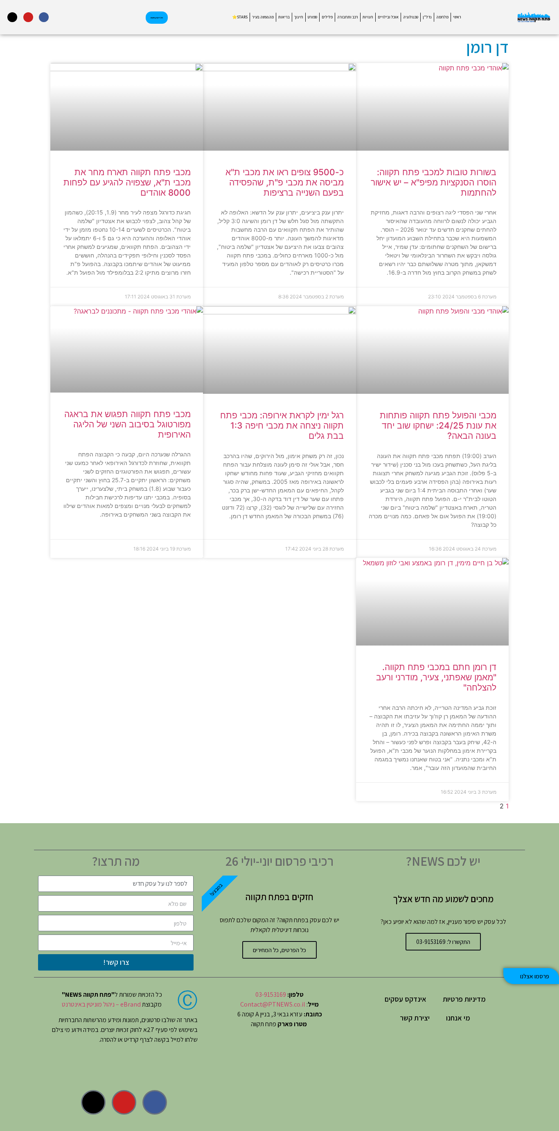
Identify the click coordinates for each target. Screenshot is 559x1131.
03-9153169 (270, 994)
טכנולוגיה (410, 17)
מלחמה (442, 17)
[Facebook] (44, 17)
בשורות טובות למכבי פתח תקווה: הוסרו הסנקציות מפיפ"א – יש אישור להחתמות (433, 182)
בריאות (284, 17)
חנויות (368, 17)
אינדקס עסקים (405, 999)
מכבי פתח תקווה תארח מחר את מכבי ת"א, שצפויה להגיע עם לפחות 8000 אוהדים (127, 182)
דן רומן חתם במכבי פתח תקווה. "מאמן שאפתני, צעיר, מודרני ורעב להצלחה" (436, 677)
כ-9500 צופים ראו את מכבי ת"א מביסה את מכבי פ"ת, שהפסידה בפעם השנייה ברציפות (284, 182)
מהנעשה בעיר (263, 17)
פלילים (327, 17)
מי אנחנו (458, 1018)
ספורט (312, 17)
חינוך (298, 17)
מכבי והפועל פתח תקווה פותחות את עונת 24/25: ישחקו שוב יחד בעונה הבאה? (438, 425)
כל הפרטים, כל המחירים (279, 950)
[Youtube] (28, 17)
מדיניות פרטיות (464, 999)
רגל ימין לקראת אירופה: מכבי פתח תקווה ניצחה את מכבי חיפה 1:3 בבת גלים (282, 425)
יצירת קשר (415, 1018)
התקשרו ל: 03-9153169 (443, 942)
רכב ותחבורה (347, 17)
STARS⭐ (240, 17)
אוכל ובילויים (388, 17)
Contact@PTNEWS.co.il (272, 1004)
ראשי (457, 17)
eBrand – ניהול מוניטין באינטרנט (101, 1004)
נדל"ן (427, 17)
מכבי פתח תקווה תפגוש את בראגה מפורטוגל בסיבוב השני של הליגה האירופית (127, 424)
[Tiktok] (12, 17)
